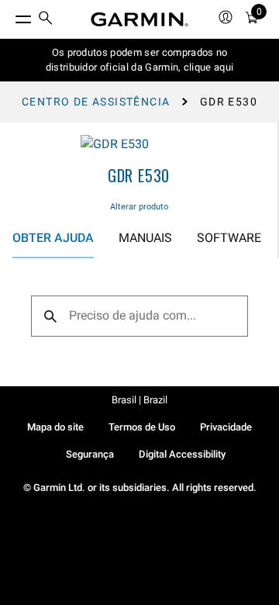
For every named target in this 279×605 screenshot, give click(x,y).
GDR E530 (139, 175)
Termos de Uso (141, 427)
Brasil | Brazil (139, 400)
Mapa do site (55, 427)
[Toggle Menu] (9, 15)
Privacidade (226, 427)
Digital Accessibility (182, 454)
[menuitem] (45, 20)
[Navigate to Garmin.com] (139, 19)
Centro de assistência (96, 101)
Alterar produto (139, 207)
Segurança (90, 454)
